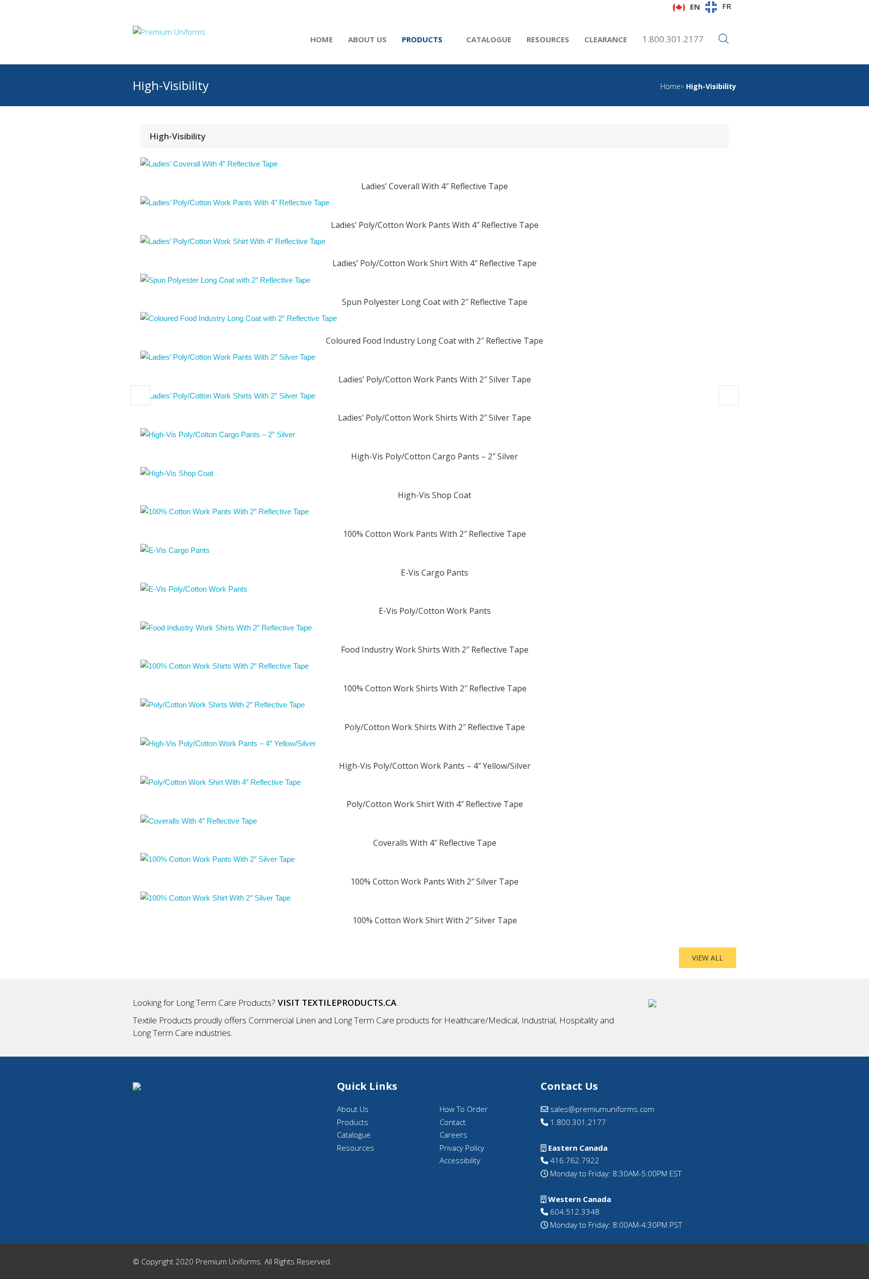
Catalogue (488, 39)
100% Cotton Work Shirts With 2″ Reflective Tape (435, 688)
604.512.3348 (573, 1212)
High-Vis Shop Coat (434, 495)
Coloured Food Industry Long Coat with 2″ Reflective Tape (434, 340)
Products (422, 39)
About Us (367, 39)
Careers (453, 1135)
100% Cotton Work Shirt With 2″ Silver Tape (435, 920)
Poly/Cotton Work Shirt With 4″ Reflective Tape (434, 804)
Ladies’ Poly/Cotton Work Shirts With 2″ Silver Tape (434, 417)
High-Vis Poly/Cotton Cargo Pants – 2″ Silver (434, 456)
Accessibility (460, 1160)
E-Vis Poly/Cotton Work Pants (435, 610)
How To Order (464, 1109)
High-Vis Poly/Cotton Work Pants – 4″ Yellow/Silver (435, 765)
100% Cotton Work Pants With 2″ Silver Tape (434, 881)
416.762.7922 (573, 1160)
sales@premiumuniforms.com (601, 1109)
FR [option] (726, 6)
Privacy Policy (462, 1148)
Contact (453, 1122)
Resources (548, 39)
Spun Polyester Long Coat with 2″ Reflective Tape (435, 301)
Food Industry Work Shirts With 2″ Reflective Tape (435, 649)
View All (707, 958)
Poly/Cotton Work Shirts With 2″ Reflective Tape (434, 727)
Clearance (605, 39)
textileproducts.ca (349, 1002)
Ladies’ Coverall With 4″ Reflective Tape (434, 186)
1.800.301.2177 (673, 39)
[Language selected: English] (844, 1269)
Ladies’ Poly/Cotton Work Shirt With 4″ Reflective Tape (434, 263)
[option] (718, 7)
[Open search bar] (724, 39)
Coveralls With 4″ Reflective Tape (434, 842)
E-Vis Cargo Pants (434, 572)
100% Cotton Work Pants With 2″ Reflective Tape (434, 533)
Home (321, 39)
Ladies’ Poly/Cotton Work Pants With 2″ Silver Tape (434, 379)
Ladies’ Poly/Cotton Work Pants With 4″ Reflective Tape (435, 224)
